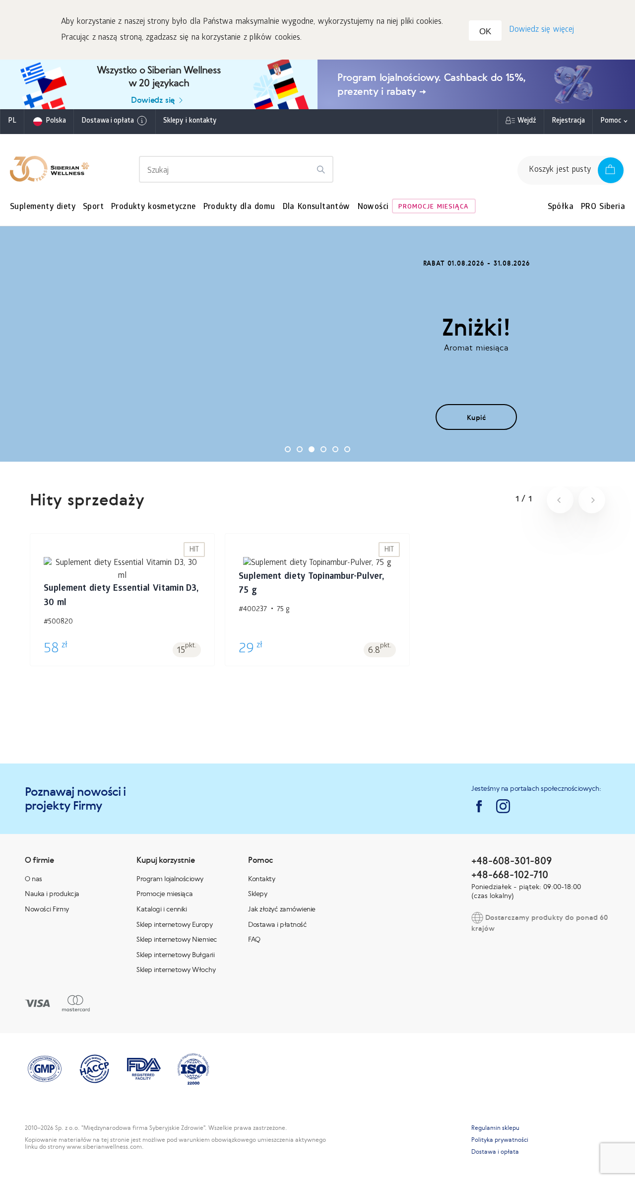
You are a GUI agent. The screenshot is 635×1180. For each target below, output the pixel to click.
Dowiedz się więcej (541, 30)
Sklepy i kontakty (189, 121)
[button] (288, 449)
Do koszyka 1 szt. (122, 612)
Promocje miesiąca (433, 207)
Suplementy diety (42, 207)
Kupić (476, 417)
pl (12, 121)
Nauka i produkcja (52, 893)
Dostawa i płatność (277, 924)
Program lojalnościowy (169, 878)
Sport (93, 207)
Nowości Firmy (47, 908)
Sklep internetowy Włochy (175, 969)
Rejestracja (568, 121)
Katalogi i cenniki (161, 908)
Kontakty (261, 878)
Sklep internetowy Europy (174, 924)
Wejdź (526, 121)
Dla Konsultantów (316, 207)
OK (485, 31)
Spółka (560, 207)
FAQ (254, 939)
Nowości (373, 207)
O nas (33, 878)
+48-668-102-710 (509, 874)
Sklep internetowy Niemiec (176, 939)
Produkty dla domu (239, 207)
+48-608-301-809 (511, 860)
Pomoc (610, 121)
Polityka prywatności (499, 1139)
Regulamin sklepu (495, 1127)
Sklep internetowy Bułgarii (175, 954)
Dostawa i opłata (107, 121)
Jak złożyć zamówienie (282, 908)
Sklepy (257, 893)
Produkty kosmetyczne (153, 207)
